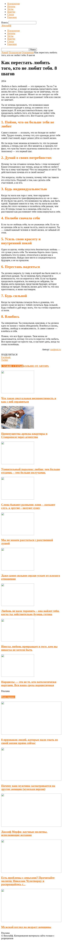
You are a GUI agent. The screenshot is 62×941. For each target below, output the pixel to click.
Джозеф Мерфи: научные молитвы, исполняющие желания (24, 833)
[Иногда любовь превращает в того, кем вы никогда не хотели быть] (17, 640)
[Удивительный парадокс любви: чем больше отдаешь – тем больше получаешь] (17, 463)
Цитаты (11, 6)
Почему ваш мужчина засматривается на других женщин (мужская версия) (28, 787)
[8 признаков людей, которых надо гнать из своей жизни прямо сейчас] (31, 734)
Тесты (10, 9)
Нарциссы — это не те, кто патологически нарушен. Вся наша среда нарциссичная (28, 683)
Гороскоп (12, 17)
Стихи (10, 14)
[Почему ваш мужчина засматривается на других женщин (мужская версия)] (31, 780)
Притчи (11, 12)
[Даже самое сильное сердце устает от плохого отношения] (17, 569)
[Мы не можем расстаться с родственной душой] (17, 534)
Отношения (28, 52)
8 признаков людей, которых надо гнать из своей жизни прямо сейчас (29, 741)
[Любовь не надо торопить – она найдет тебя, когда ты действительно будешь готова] (17, 605)
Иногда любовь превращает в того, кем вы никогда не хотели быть (29, 648)
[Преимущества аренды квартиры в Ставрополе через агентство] (17, 428)
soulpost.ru (55, 349)
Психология (13, 3)
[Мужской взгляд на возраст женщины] (31, 921)
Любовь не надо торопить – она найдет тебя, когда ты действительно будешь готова (30, 612)
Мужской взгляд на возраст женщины (26, 927)
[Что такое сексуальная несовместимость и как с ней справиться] (17, 392)
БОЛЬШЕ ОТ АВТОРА (36, 366)
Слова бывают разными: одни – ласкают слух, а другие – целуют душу (28, 506)
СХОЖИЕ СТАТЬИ (12, 366)
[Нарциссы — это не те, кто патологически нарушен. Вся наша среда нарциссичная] (17, 676)
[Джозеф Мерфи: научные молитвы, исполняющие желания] (31, 826)
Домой (4, 52)
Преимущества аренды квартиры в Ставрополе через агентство (24, 435)
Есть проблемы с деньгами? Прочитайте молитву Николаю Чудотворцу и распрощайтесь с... (27, 881)
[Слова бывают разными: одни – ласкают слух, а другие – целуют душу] (17, 498)
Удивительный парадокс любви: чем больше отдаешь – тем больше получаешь (30, 471)
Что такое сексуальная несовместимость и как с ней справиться (28, 400)
